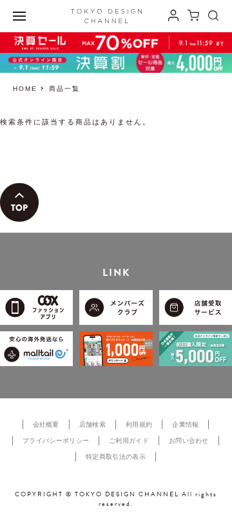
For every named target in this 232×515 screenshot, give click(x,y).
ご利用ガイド (129, 440)
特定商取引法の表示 (116, 456)
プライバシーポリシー (56, 440)
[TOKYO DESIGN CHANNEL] (106, 16)
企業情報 (185, 424)
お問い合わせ (189, 440)
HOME (25, 88)
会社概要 (46, 424)
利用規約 (139, 424)
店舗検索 (92, 424)
